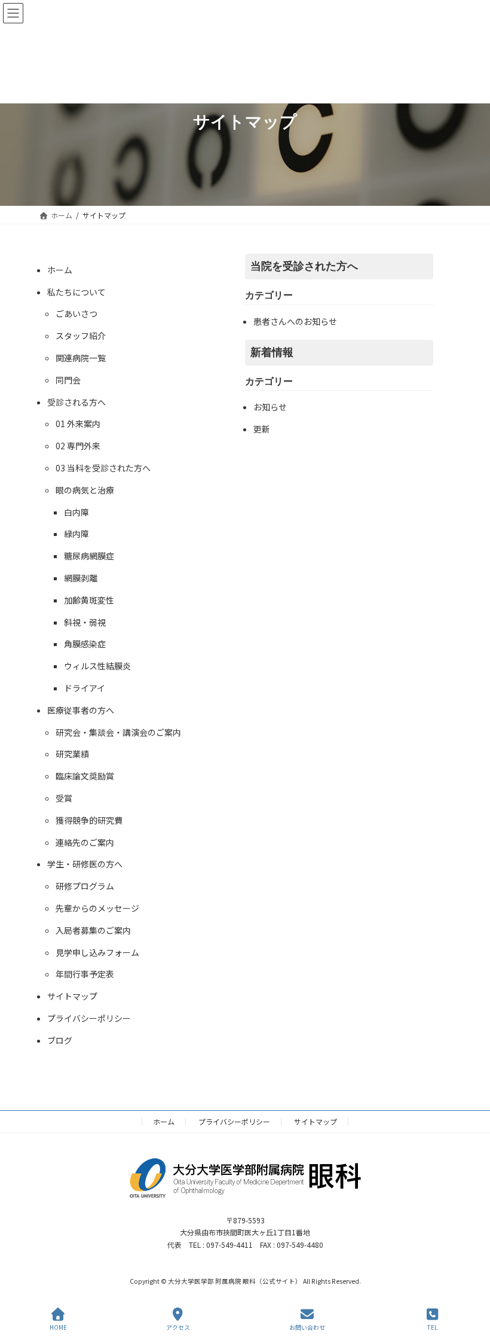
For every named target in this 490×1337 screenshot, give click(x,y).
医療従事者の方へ (80, 710)
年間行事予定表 (85, 974)
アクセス (178, 1327)
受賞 (64, 798)
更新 (261, 429)
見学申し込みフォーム (97, 952)
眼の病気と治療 (85, 490)
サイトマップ (72, 996)
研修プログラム (85, 886)
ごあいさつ (76, 313)
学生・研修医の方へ (84, 864)
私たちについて (76, 292)
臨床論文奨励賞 (85, 776)
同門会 (68, 380)
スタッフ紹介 (81, 336)
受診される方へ (76, 402)
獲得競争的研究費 (89, 820)
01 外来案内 (78, 424)
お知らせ (270, 407)
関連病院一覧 (81, 358)
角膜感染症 (85, 644)
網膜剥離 (80, 578)
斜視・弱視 (85, 622)
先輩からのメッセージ (97, 908)
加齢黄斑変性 (89, 600)
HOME (58, 1327)
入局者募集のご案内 (93, 930)
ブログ (59, 1040)
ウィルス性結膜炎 (97, 666)
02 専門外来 (78, 446)
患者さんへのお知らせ (295, 321)
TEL (432, 1327)
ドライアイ (84, 688)
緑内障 (76, 534)
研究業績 (72, 754)
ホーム (59, 270)
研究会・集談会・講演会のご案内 (118, 732)
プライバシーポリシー (89, 1018)
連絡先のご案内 (85, 842)
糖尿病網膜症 (89, 556)
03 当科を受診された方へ (103, 468)
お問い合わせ (307, 1327)
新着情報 (271, 352)
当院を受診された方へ (304, 266)
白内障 (76, 512)
